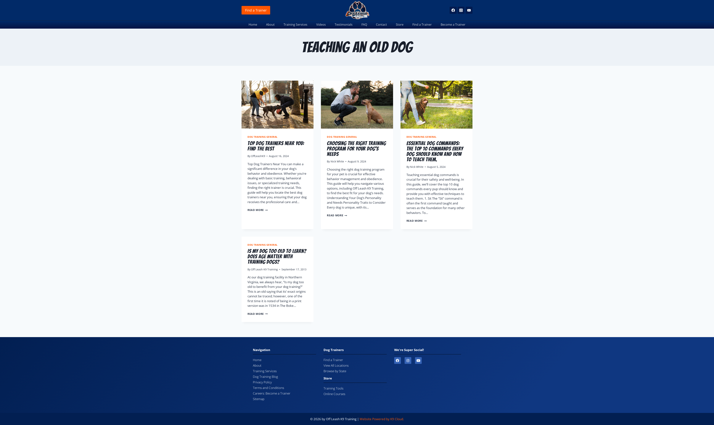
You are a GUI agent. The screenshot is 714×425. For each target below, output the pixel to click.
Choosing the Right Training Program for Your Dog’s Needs (356, 148)
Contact (381, 24)
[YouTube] (469, 10)
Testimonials (344, 24)
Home (253, 24)
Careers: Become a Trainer (271, 393)
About (270, 24)
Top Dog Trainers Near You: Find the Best (275, 145)
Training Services (295, 24)
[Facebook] (453, 10)
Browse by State (335, 371)
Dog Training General (262, 136)
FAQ (364, 24)
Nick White (337, 161)
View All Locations (336, 365)
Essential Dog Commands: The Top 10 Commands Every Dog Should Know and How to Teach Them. (434, 151)
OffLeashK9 (258, 156)
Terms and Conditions (268, 388)
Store (399, 24)
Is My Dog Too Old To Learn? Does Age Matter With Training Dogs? (276, 256)
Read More (257, 210)
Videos (321, 24)
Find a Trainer (256, 10)
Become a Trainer (453, 24)
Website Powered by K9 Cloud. (382, 419)
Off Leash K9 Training (264, 269)
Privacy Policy (262, 382)
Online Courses (334, 394)
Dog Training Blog (265, 376)
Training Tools (333, 388)
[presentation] (277, 105)
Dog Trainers (334, 350)
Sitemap (258, 399)
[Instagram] (461, 10)
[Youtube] (418, 360)
